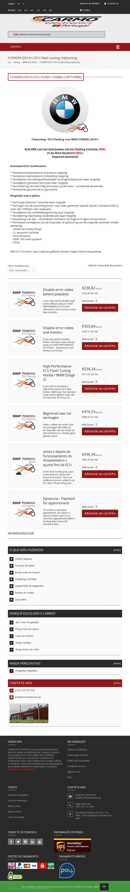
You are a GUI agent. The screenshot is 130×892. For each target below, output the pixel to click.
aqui (96, 887)
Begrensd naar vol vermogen (57, 415)
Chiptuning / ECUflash (26, 579)
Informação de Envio (77, 755)
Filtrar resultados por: (18, 265)
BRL (50, 10)
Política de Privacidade (78, 760)
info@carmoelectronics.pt (28, 697)
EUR (25, 10)
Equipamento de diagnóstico (29, 585)
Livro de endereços (17, 800)
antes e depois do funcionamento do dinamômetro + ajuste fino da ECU (57, 458)
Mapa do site (73, 771)
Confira (86, 10)
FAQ (69, 777)
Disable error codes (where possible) (58, 291)
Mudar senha (14, 811)
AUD (32, 10)
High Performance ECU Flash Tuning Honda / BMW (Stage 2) (59, 373)
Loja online (20, 599)
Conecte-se (112, 3)
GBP (20, 10)
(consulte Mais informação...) (22, 769)
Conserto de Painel (24, 565)
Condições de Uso (76, 766)
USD (44, 10)
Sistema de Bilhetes (77, 749)
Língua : (12, 3)
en (18, 4)
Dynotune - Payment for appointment (59, 500)
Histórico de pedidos (18, 794)
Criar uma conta (16, 817)
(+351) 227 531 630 (25, 690)
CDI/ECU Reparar (23, 558)
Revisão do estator (24, 592)
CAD (38, 10)
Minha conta (14, 806)
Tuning (17, 62)
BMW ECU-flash (30, 62)
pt (23, 4)
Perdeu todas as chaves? (27, 572)
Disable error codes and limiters (58, 330)
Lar (9, 62)
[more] (116, 549)
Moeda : (12, 10)
